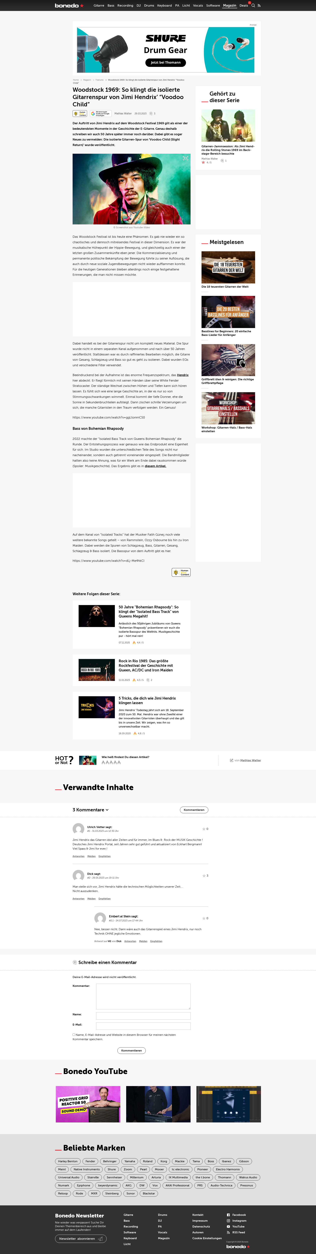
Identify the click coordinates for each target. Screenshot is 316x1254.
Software (213, 5)
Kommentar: (81, 986)
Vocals (198, 5)
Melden (91, 856)
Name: (77, 1014)
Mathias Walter (123, 113)
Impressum (200, 1220)
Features (100, 80)
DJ (139, 5)
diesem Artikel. (155, 466)
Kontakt (197, 1215)
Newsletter (77, 1238)
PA (177, 5)
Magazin (229, 5)
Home (76, 80)
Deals (244, 5)
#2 (109, 941)
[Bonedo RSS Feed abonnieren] (259, 5)
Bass (111, 5)
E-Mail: (77, 1024)
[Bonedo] (69, 5)
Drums (149, 5)
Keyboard (164, 5)
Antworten (78, 856)
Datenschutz (201, 1226)
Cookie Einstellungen (207, 1238)
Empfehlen (105, 856)
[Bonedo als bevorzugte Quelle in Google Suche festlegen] (101, 113)
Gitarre (99, 5)
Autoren (198, 1232)
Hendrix (183, 375)
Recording (125, 5)
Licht (186, 5)
